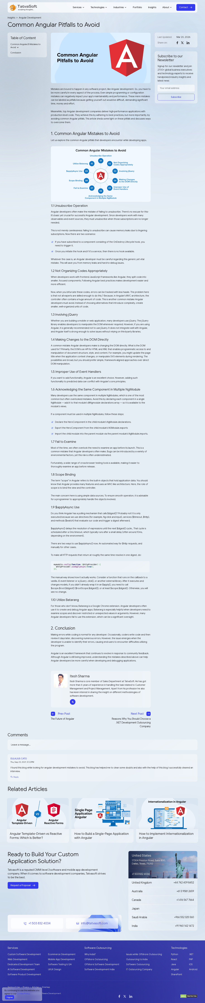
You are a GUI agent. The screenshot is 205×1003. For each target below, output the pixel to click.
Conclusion (15, 52)
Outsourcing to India (137, 959)
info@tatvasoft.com (94, 923)
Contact (183, 7)
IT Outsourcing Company (139, 969)
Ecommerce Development (61, 954)
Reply (16, 777)
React (174, 959)
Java (173, 964)
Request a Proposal (20, 885)
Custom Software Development (24, 954)
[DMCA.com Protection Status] (188, 996)
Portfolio (137, 7)
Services (77, 7)
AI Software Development (21, 969)
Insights (152, 7)
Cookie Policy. (23, 993)
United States (141, 856)
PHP (191, 959)
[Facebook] (119, 996)
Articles (35, 987)
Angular (175, 969)
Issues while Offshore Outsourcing (144, 954)
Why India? (90, 954)
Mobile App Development (61, 959)
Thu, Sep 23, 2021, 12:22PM (22, 762)
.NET (191, 954)
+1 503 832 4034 (39, 923)
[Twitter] (124, 996)
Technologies (98, 7)
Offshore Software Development (102, 964)
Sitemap (46, 987)
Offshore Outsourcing (96, 959)
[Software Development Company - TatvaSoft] (23, 7)
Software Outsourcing (137, 964)
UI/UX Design (54, 969)
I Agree (9, 997)
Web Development (17, 959)
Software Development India (99, 969)
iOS (191, 964)
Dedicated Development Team (24, 964)
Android (193, 969)
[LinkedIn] (130, 996)
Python (174, 954)
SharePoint (176, 974)
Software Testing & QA (60, 964)
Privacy (26, 987)
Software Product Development (24, 974)
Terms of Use (14, 987)
